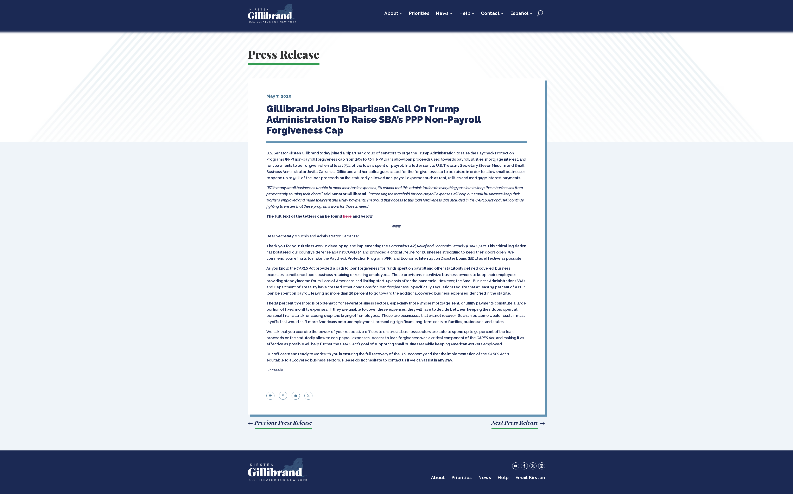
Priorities (419, 14)
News (442, 14)
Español (519, 14)
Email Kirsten (530, 478)
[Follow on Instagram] (541, 465)
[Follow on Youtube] (515, 465)
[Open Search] (540, 13)
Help (464, 14)
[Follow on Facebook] (524, 465)
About (391, 14)
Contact (490, 14)
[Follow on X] (533, 465)
